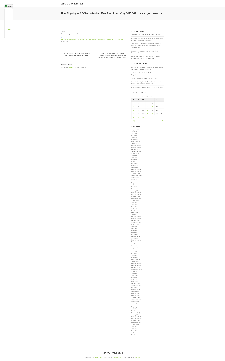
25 (152, 113)
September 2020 (136, 269)
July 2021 (134, 250)
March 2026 (134, 139)
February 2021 (135, 259)
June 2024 (134, 181)
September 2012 (136, 322)
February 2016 (135, 281)
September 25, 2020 (67, 34)
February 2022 (135, 236)
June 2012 (134, 328)
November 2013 (136, 295)
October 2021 (135, 244)
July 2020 (134, 273)
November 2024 (136, 171)
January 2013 (135, 315)
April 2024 (134, 185)
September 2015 (136, 285)
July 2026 (134, 131)
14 (133, 110)
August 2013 (135, 301)
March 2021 (134, 257)
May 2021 (134, 253)
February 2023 (135, 212)
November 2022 (136, 218)
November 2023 (136, 194)
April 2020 (134, 279)
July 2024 (134, 179)
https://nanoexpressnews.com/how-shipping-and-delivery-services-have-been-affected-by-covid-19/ (92, 39)
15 (138, 110)
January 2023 (135, 214)
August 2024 (135, 177)
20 (161, 110)
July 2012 (134, 326)
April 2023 (134, 208)
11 (152, 106)
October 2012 (135, 320)
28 (134, 117)
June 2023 (134, 204)
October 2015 (135, 283)
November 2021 (136, 242)
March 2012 (134, 334)
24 (147, 113)
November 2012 (136, 318)
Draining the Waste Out (150, 78)
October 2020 (135, 267)
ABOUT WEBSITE (72, 3)
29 (138, 117)
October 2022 (135, 220)
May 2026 (134, 135)
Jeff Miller (134, 73)
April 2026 (134, 137)
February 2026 (135, 141)
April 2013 (134, 309)
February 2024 (135, 189)
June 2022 (134, 228)
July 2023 (134, 202)
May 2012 (134, 330)
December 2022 (136, 216)
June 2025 (134, 157)
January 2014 (135, 291)
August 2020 (135, 271)
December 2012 (136, 316)
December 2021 (136, 240)
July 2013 (134, 303)
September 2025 (136, 151)
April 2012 (134, 332)
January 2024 (135, 191)
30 (143, 117)
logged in (72, 67)
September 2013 (136, 299)
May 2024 (134, 183)
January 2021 (135, 261)
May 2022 (134, 230)
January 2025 (135, 167)
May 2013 (134, 307)
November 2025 (136, 147)
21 (133, 113)
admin (76, 34)
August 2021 (135, 248)
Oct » (162, 120)
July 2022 (134, 226)
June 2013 (134, 305)
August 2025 (135, 153)
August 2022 (135, 224)
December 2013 (136, 293)
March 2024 (134, 187)
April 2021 (134, 255)
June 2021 (134, 252)
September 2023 (136, 198)
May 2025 (134, 159)
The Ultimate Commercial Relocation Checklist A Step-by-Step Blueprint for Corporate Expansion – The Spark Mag (146, 45)
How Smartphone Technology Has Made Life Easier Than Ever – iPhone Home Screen (77, 54)
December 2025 (136, 145)
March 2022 (134, 234)
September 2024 (136, 175)
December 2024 (136, 169)
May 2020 (134, 277)
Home (63, 31)
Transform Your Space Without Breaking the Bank (146, 34)
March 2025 (134, 163)
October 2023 (135, 196)
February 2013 (135, 313)
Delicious (8, 29)
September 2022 (136, 222)
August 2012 (135, 324)
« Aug (133, 120)
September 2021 (136, 246)
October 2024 (135, 173)
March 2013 (134, 311)
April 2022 (134, 232)
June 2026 (134, 133)
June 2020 (134, 275)
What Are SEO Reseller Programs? (153, 87)
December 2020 (136, 263)
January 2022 (135, 238)
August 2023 (135, 200)
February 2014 (135, 289)
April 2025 (134, 161)
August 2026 (135, 130)
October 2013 (135, 297)
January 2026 (135, 143)
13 (161, 106)
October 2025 (135, 149)
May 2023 (134, 206)
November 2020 (136, 265)
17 (147, 110)
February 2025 (135, 165)
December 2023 (136, 192)
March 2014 (134, 287)
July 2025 (134, 155)
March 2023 (134, 210)
